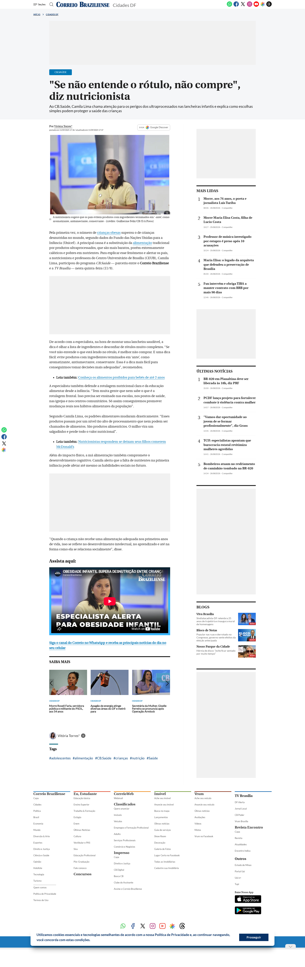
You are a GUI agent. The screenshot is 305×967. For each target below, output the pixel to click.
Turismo (37, 880)
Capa (36, 798)
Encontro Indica (242, 850)
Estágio (77, 817)
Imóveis (118, 815)
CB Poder (239, 815)
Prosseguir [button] (254, 937)
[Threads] (269, 6)
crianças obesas (109, 233)
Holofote (37, 868)
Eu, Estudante (85, 794)
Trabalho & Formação (84, 810)
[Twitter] (243, 6)
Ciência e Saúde (41, 855)
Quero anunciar (121, 808)
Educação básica (82, 798)
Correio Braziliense (49, 794)
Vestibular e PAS (82, 842)
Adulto (117, 834)
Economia (38, 823)
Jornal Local (241, 808)
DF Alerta (240, 802)
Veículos (118, 821)
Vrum (199, 794)
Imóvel (160, 794)
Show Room (160, 836)
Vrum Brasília (241, 821)
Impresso (121, 853)
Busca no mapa (161, 810)
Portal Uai (240, 871)
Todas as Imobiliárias (164, 861)
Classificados (124, 804)
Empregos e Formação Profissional (131, 827)
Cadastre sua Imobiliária (166, 868)
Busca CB (118, 876)
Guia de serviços (162, 830)
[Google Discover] (262, 4)
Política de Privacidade (44, 893)
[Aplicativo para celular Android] (248, 910)
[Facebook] (236, 6)
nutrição (138, 758)
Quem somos (40, 887)
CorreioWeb (124, 794)
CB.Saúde (104, 758)
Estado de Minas (243, 865)
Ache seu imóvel (162, 798)
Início (36, 14)
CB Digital (119, 869)
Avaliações (200, 817)
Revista (238, 838)
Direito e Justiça (41, 849)
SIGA (142, 127)
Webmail (118, 798)
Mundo (36, 830)
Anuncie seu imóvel (164, 804)
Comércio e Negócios (124, 846)
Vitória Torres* (69, 736)
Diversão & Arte (41, 836)
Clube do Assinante (123, 882)
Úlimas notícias (161, 823)
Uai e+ (238, 877)
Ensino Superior (81, 804)
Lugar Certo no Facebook (167, 855)
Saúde (153, 758)
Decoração (159, 842)
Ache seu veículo (203, 798)
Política (37, 810)
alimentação (142, 243)
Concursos (82, 874)
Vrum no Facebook (204, 836)
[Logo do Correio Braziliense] (82, 4)
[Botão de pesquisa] (50, 4)
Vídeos (198, 823)
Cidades (37, 804)
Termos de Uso (40, 900)
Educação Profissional (84, 855)
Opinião (37, 861)
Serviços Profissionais (125, 840)
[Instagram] (249, 6)
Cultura (77, 836)
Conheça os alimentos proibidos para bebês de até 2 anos (121, 377)
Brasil (36, 817)
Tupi (237, 884)
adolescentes (61, 758)
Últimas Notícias (82, 830)
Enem (76, 823)
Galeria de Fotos (162, 849)
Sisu (76, 849)
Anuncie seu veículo (204, 804)
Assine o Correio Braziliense (128, 888)
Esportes (37, 842)
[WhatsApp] (229, 6)
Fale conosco (80, 868)
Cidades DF (52, 14)
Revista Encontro (249, 827)
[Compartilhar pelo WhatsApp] (243, 209)
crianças (121, 758)
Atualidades (241, 844)
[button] (91, 940)
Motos (198, 830)
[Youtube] (256, 6)
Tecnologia (38, 874)
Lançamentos (161, 817)
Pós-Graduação (81, 861)
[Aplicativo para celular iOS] (248, 899)
